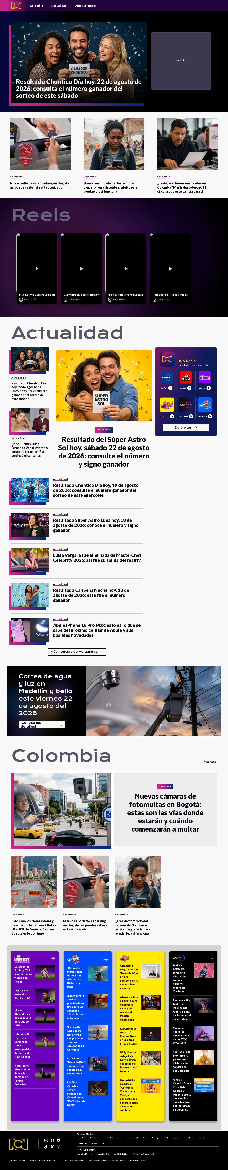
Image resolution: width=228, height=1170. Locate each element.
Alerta (145, 1138)
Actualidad (59, 5)
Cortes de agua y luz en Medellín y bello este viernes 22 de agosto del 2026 (45, 695)
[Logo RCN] (18, 1144)
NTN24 (94, 1143)
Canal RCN (81, 1138)
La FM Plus (189, 1138)
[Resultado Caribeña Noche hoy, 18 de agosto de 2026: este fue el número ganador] (30, 595)
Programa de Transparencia (144, 1154)
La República (82, 1143)
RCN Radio (94, 1138)
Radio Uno (176, 1138)
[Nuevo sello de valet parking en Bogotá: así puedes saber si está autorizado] (40, 144)
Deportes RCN (133, 1138)
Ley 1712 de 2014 (121, 1154)
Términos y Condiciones (73, 1160)
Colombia (36, 5)
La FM (120, 1138)
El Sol (166, 1138)
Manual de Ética (103, 1154)
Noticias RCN (108, 1138)
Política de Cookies (137, 1160)
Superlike (202, 1138)
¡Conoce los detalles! (31, 724)
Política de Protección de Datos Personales (106, 1160)
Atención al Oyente (84, 1154)
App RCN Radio (85, 5)
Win (103, 1143)
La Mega (155, 1138)
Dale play (183, 427)
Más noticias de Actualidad (74, 651)
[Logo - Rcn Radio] (16, 5)
